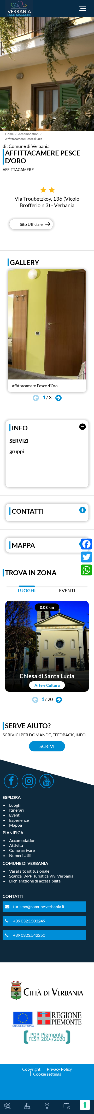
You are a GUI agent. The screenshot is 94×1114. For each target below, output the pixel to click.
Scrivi (47, 746)
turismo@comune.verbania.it (38, 906)
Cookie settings (47, 1073)
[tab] (27, 592)
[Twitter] (86, 557)
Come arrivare (22, 850)
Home (9, 134)
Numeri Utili (20, 855)
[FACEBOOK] (11, 781)
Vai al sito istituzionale (29, 870)
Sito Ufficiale (31, 224)
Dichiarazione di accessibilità (35, 880)
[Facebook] (86, 544)
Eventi (15, 814)
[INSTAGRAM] (28, 781)
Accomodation (28, 134)
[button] (58, 398)
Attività (16, 845)
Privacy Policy (59, 1069)
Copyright (31, 1069)
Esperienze (19, 820)
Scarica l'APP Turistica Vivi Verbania (41, 875)
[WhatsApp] (86, 569)
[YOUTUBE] (46, 781)
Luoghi (15, 805)
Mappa (15, 825)
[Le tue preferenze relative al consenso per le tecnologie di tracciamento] (85, 1105)
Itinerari (16, 809)
